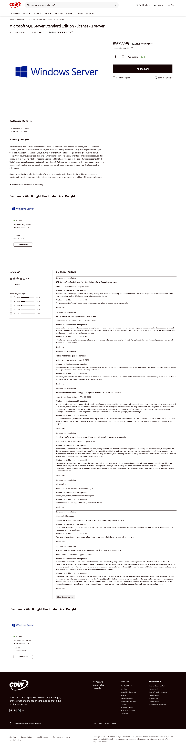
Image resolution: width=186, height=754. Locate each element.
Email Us (38, 723)
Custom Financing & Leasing (158, 692)
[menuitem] (137, 5)
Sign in (137, 43)
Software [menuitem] (26, 13)
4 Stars (17, 301)
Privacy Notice (26, 737)
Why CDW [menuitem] (90, 13)
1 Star (16, 313)
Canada (106, 723)
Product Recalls (154, 695)
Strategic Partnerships (128, 710)
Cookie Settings (15, 740)
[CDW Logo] (15, 5)
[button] (171, 5)
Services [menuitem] (48, 13)
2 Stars (17, 309)
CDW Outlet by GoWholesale (157, 704)
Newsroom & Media (127, 707)
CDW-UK (113, 723)
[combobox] (68, 5)
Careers (123, 695)
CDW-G (100, 723)
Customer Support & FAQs (157, 686)
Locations (124, 704)
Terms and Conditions (61, 737)
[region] (93, 226)
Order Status (98, 685)
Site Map (12, 737)
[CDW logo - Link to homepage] (15, 5)
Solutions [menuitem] (37, 13)
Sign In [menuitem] (160, 5)
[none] (15, 13)
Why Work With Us (126, 686)
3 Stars (17, 305)
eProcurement (153, 689)
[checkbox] (114, 77)
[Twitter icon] (19, 711)
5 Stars (17, 297)
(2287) (70, 32)
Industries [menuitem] (59, 13)
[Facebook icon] (10, 711)
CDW (94, 723)
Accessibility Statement (128, 692)
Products (97, 688)
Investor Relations (126, 698)
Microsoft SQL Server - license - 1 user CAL (23, 642)
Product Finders (154, 701)
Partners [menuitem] (70, 13)
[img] (62, 32)
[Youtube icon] (23, 711)
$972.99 (121, 44)
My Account (98, 682)
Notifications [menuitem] (144, 5)
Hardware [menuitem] (15, 13)
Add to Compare (123, 77)
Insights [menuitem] (80, 13)
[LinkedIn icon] (15, 711)
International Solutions (128, 701)
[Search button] (116, 5)
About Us (124, 689)
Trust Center (125, 713)
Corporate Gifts (153, 698)
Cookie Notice (42, 737)
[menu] (142, 5)
